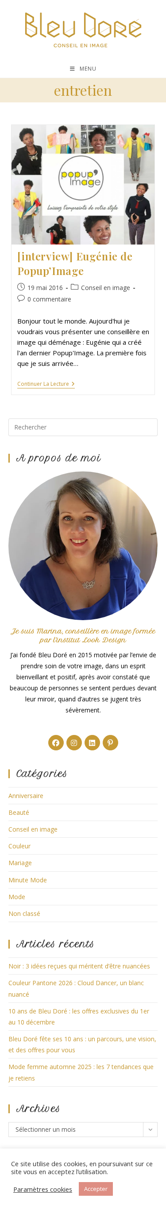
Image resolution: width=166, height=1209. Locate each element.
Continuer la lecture (46, 384)
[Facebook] (56, 742)
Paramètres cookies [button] (42, 1189)
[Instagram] (74, 742)
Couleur (19, 846)
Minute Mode (27, 880)
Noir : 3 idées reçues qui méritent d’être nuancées (79, 966)
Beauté (18, 812)
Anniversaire (25, 795)
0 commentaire (49, 299)
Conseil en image (105, 287)
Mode (16, 897)
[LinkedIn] (92, 742)
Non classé (24, 913)
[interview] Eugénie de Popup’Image (75, 263)
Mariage (20, 863)
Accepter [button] (96, 1189)
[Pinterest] (110, 742)
